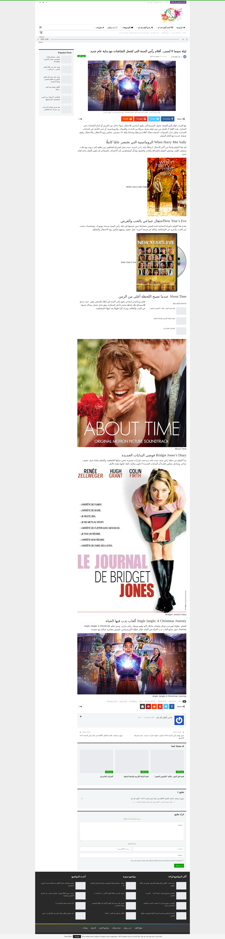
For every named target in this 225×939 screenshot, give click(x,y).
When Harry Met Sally (150, 701)
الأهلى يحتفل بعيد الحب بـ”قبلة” (114, 913)
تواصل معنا (149, 2)
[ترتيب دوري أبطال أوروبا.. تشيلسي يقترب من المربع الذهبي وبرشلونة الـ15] (80, 896)
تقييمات (99, 27)
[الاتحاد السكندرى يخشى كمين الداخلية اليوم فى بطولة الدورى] (181, 916)
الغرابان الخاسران (169, 328)
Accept (77, 936)
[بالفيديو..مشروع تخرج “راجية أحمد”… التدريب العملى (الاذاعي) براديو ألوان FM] (181, 896)
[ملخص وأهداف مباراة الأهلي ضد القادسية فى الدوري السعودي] (80, 886)
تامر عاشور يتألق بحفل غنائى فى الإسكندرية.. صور (58, 913)
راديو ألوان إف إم (144, 27)
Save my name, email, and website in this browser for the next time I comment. (156, 860)
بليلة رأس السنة (139, 147)
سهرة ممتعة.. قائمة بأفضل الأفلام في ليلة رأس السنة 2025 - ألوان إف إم (157, 798)
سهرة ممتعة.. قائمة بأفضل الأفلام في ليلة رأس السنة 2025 (101, 735)
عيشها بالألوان (81, 56)
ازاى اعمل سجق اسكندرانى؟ (64, 903)
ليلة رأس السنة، (169, 125)
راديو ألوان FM (133, 701)
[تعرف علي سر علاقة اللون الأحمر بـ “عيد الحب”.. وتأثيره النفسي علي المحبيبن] (66, 69)
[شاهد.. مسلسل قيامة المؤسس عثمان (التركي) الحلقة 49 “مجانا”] (66, 59)
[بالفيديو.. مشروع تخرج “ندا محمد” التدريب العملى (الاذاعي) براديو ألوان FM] (181, 906)
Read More (68, 936)
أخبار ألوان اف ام (164, 27)
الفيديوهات (126, 27)
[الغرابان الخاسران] (181, 331)
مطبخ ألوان (138, 928)
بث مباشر (111, 27)
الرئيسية (179, 27)
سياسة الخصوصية (158, 2)
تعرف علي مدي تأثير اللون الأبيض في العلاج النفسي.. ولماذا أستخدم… (51, 79)
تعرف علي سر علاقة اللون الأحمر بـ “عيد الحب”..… (108, 893)
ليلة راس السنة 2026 (112, 701)
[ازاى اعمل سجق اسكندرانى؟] (80, 906)
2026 (179, 701)
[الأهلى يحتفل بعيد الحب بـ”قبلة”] (66, 89)
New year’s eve (172, 701)
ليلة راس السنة (123, 701)
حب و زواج (127, 928)
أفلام (141, 701)
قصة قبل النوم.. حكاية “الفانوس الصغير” (162, 308)
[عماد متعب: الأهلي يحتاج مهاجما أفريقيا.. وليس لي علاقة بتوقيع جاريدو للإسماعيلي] (181, 886)
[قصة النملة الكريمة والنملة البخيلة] (181, 321)
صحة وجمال (116, 928)
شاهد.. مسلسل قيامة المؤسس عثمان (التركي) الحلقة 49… (52, 59)
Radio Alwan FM (162, 701)
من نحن (166, 2)
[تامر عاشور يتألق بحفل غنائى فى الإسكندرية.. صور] (80, 916)
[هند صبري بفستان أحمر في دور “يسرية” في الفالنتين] (66, 110)
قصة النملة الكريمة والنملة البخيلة (164, 318)
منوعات (85, 928)
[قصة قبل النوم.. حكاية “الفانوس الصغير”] (181, 311)
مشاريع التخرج (104, 928)
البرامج (93, 928)
